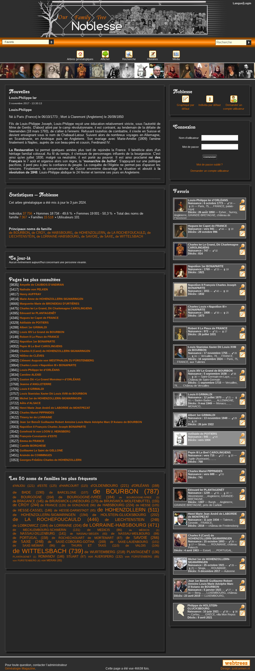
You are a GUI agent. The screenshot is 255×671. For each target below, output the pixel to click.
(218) (104, 552)
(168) (145, 486)
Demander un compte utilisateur (233, 106)
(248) (132, 520)
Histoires (152, 59)
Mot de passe (190, 146)
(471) (121, 525)
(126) (53, 505)
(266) (142, 537)
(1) (144, 530)
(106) (142, 545)
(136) (143, 552)
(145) (28, 501)
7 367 (23, 217)
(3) (139, 497)
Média (176, 59)
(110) (90, 545)
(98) (135, 533)
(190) (28, 492)
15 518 (48, 217)
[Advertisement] (84, 612)
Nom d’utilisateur (189, 137)
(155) (129, 501)
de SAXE (106, 236)
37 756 (27, 213)
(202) (125, 515)
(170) (71, 501)
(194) (50, 515)
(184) (87, 497)
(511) (128, 509)
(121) (24, 486)
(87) (87, 537)
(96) (81, 505)
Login (247, 3)
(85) (142, 556)
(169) (77, 542)
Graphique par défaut (185, 106)
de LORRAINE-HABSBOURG (58, 236)
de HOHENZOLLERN (89, 233)
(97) (76, 556)
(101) (134, 542)
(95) (75, 510)
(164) (33, 497)
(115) (73, 486)
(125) (47, 486)
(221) (110, 486)
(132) (105, 556)
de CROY (38, 233)
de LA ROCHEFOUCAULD (126, 233)
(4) (26, 560)
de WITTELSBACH (129, 236)
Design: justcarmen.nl (235, 668)
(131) (46, 530)
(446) (56, 519)
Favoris (9, 41)
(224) (115, 505)
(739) (48, 550)
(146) (32, 510)
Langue (238, 3)
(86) (104, 529)
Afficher (105, 59)
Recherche (129, 59)
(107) (68, 492)
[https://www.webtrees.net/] (212, 663)
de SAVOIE (89, 236)
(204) (65, 525)
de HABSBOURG (59, 233)
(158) (30, 538)
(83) (88, 533)
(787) (126, 491)
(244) (26, 505)
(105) (147, 505)
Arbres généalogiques (80, 59)
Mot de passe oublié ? (209, 164)
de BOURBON (19, 233)
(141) (39, 533)
